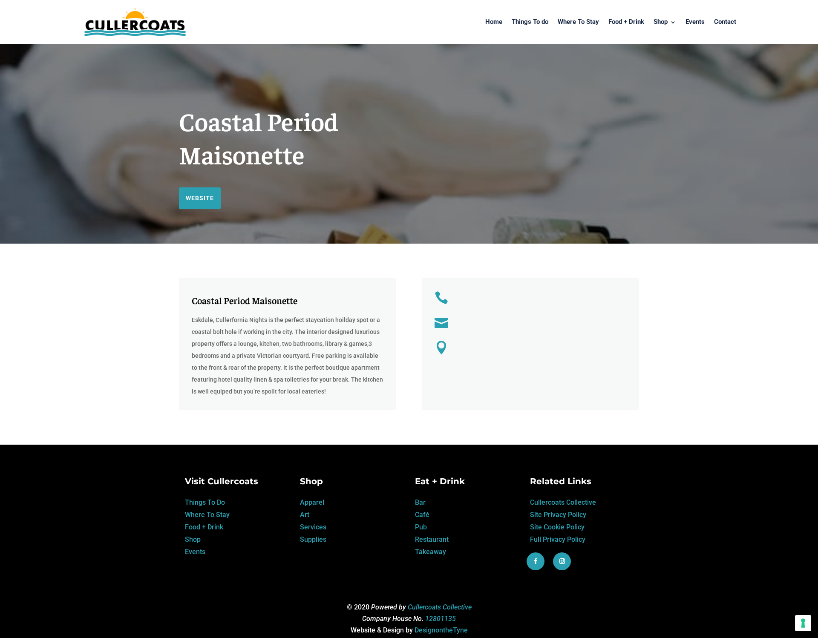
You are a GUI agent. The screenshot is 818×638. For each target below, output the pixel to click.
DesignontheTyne (441, 630)
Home (493, 22)
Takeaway (430, 552)
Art (304, 515)
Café (422, 515)
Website (200, 198)
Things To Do (205, 502)
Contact (725, 22)
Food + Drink (626, 22)
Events (695, 22)
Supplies (313, 539)
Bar (420, 502)
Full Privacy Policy (557, 539)
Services (313, 527)
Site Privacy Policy (558, 515)
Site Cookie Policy (557, 527)
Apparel (312, 502)
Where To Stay (578, 22)
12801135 (440, 619)
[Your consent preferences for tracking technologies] (803, 623)
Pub (421, 527)
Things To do (530, 22)
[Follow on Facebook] (535, 561)
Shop (661, 22)
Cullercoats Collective (563, 502)
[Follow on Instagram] (562, 561)
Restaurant (432, 539)
